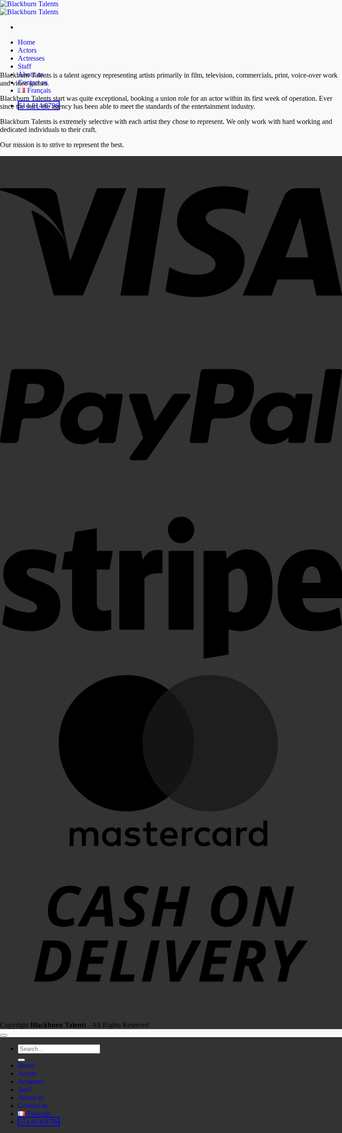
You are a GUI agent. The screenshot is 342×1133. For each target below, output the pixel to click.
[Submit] (21, 1060)
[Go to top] (3, 1035)
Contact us (33, 1105)
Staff (24, 66)
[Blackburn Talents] (29, 8)
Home (26, 42)
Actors (27, 50)
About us (31, 1097)
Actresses (31, 58)
